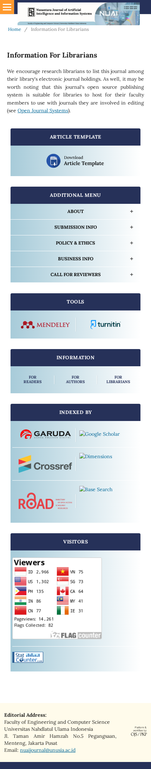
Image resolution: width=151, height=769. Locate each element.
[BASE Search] (105, 501)
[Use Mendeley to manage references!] (45, 325)
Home (14, 29)
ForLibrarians (118, 379)
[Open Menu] (7, 7)
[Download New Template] (75, 161)
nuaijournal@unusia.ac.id (48, 750)
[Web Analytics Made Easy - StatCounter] (27, 661)
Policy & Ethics (75, 243)
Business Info (75, 259)
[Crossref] (45, 464)
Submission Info (75, 227)
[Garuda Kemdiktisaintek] (45, 435)
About (75, 211)
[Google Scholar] (105, 434)
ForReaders (33, 379)
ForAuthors (75, 379)
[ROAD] (45, 501)
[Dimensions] (105, 464)
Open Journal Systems (43, 110)
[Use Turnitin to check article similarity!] (105, 325)
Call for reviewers (76, 274)
